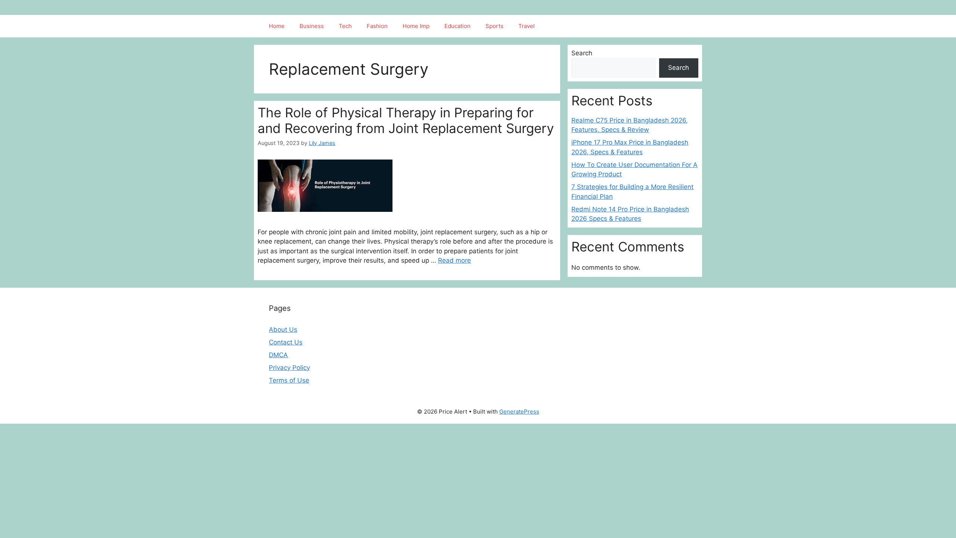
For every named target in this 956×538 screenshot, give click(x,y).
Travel (526, 26)
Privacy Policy (289, 367)
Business (311, 26)
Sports (494, 26)
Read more (454, 260)
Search (581, 53)
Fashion (377, 26)
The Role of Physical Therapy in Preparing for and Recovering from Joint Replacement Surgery (406, 120)
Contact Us (285, 342)
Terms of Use (289, 380)
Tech (345, 26)
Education (457, 26)
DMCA (278, 355)
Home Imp (416, 26)
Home (277, 26)
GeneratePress (519, 411)
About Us (283, 329)
